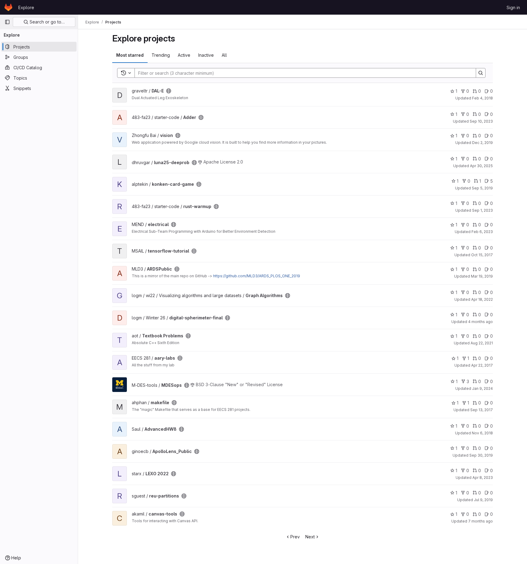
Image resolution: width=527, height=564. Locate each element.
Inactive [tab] (206, 55)
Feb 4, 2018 (482, 98)
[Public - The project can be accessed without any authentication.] (168, 90)
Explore (26, 7)
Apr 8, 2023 (482, 477)
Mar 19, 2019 (482, 276)
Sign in (513, 7)
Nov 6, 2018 (482, 433)
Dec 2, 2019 (482, 142)
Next (310, 536)
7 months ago (480, 521)
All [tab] (224, 55)
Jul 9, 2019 (483, 500)
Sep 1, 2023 (482, 210)
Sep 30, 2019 (481, 455)
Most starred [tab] (130, 55)
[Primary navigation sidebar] (7, 22)
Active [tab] (184, 55)
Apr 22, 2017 (482, 365)
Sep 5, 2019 (482, 188)
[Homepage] (8, 7)
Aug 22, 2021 (482, 343)
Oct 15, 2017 (482, 255)
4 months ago (480, 321)
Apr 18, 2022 (482, 299)
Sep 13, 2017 (481, 410)
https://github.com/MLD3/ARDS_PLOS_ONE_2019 (256, 276)
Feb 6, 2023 (482, 231)
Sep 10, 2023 (481, 121)
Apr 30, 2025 (481, 165)
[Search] (481, 73)
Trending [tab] (161, 55)
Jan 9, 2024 (482, 388)
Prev (295, 536)
